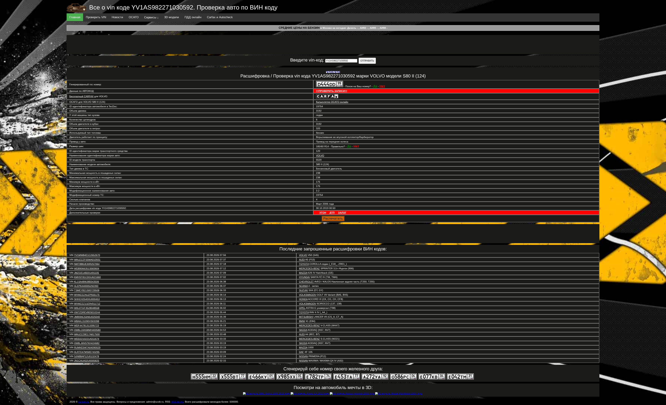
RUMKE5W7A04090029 (87, 347)
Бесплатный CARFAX (81, 96)
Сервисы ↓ (151, 17)
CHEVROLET (306, 281)
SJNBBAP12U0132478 (86, 356)
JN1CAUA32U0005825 (86, 360)
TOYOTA (304, 264)
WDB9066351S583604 (86, 268)
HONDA (303, 299)
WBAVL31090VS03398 (86, 321)
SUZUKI (303, 290)
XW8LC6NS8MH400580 (87, 330)
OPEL (302, 308)
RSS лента (177, 401)
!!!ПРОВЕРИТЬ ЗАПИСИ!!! (331, 91)
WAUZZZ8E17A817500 (87, 334)
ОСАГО (134, 17)
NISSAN (303, 356)
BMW (302, 321)
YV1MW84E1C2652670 (87, 255)
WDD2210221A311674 (86, 338)
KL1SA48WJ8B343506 (86, 281)
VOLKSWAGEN (307, 294)
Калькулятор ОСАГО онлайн (332, 102)
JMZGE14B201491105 (86, 272)
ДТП (332, 212)
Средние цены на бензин (299, 27)
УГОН (322, 212)
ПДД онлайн (193, 17)
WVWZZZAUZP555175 (87, 294)
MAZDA (303, 272)
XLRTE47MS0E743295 (87, 352)
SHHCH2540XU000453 (87, 299)
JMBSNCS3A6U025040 (87, 316)
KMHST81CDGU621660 (87, 277)
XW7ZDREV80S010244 (87, 312)
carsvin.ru (83, 401)
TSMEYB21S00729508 (86, 290)
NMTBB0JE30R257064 (87, 264)
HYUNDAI (304, 277)
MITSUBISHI (306, 316)
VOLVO (320, 155)
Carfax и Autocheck (220, 17)
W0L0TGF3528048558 (86, 308)
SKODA (303, 330)
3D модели (171, 17)
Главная (74, 17)
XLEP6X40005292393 (86, 286)
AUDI (302, 259)
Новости (117, 17)
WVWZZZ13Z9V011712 (87, 303)
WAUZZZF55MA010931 (87, 259)
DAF (301, 352)
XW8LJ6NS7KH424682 (87, 343)
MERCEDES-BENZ (309, 268)
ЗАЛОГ (342, 212)
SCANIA (303, 286)
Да (375, 86)
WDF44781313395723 (86, 325)
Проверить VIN (96, 17)
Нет (382, 86)
